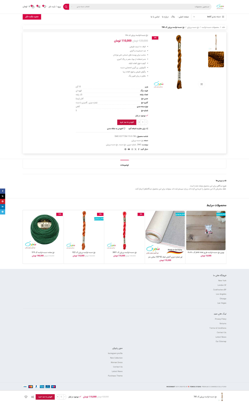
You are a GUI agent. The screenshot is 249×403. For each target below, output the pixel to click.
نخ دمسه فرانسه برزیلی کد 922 (83, 252)
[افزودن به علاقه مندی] (26, 396)
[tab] (124, 164)
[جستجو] (66, 7)
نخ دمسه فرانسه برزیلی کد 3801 (125, 252)
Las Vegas (221, 303)
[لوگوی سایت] (220, 6)
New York (222, 281)
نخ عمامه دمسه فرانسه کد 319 (43, 252)
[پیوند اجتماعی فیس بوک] (138, 149)
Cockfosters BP (219, 290)
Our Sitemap (221, 341)
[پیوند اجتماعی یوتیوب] (129, 149)
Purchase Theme (115, 376)
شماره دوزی (131, 144)
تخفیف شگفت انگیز (32, 16)
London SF (222, 285)
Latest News (221, 337)
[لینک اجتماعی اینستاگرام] (132, 149)
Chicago (223, 299)
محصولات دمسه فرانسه (210, 27)
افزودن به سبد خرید (127, 122)
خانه (223, 27)
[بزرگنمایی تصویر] (201, 84)
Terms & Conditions (217, 328)
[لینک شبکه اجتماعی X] (135, 149)
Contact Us (221, 332)
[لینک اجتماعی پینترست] (125, 149)
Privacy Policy (220, 319)
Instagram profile (115, 353)
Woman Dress (117, 362)
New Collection (116, 358)
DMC (139, 144)
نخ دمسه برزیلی (193, 27)
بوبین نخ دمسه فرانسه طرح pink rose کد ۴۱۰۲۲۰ (206, 252)
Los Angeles (221, 294)
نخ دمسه (122, 144)
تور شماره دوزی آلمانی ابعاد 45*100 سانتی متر (165, 257)
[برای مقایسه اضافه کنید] (32, 396)
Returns (223, 323)
